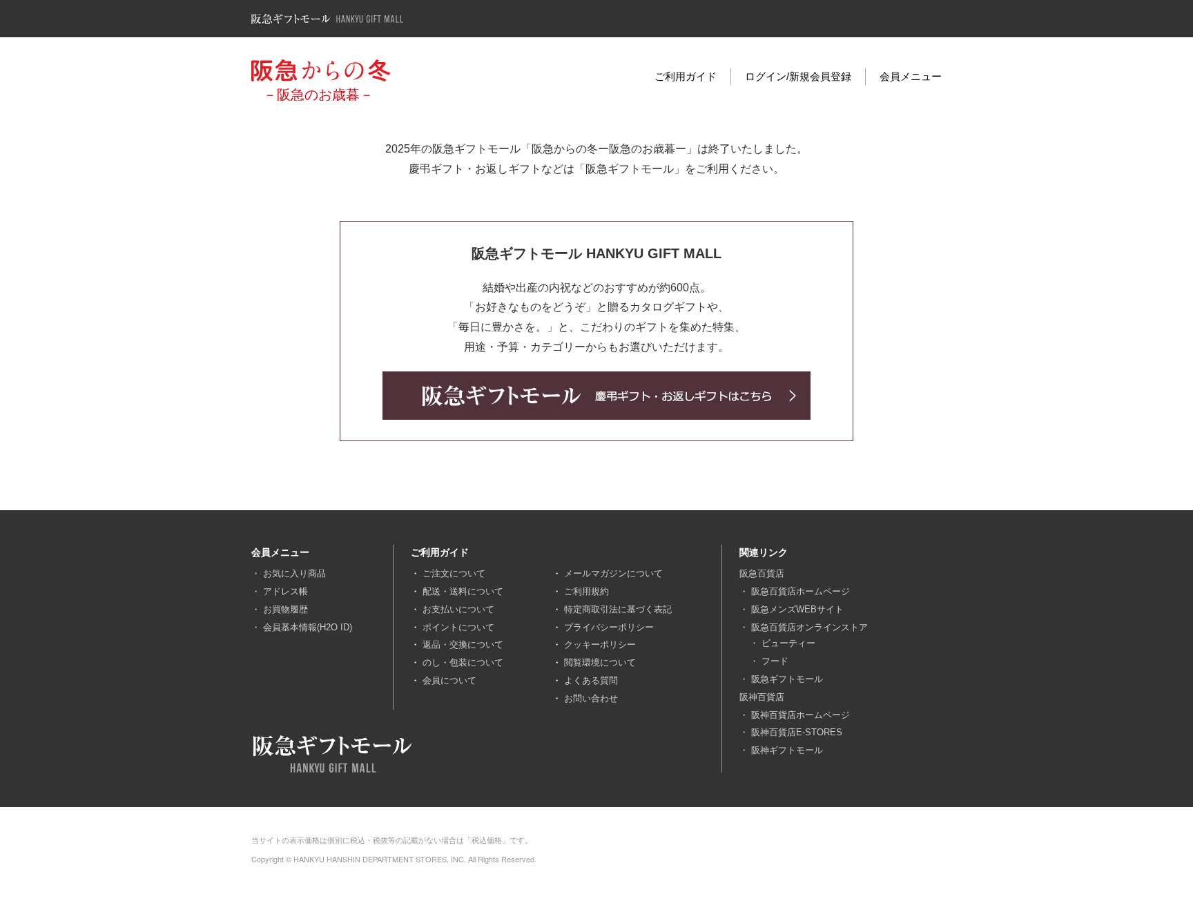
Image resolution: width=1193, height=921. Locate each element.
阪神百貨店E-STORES (796, 732)
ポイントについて (458, 627)
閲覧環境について (600, 662)
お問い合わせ (591, 698)
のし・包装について (463, 662)
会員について (449, 680)
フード (775, 661)
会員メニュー (911, 76)
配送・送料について (463, 591)
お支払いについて (458, 609)
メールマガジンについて (613, 573)
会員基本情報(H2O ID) (307, 627)
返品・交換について (463, 644)
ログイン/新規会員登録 (798, 76)
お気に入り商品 (294, 573)
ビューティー (788, 643)
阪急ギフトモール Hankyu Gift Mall (327, 19)
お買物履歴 (285, 609)
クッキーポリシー (600, 644)
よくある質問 (591, 680)
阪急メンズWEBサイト (797, 609)
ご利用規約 (586, 591)
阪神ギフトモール (787, 750)
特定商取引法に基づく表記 (618, 609)
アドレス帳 (285, 591)
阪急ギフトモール (787, 679)
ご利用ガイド (685, 76)
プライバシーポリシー (609, 627)
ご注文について (454, 573)
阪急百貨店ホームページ (800, 591)
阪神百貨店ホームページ (800, 715)
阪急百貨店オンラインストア (809, 627)
